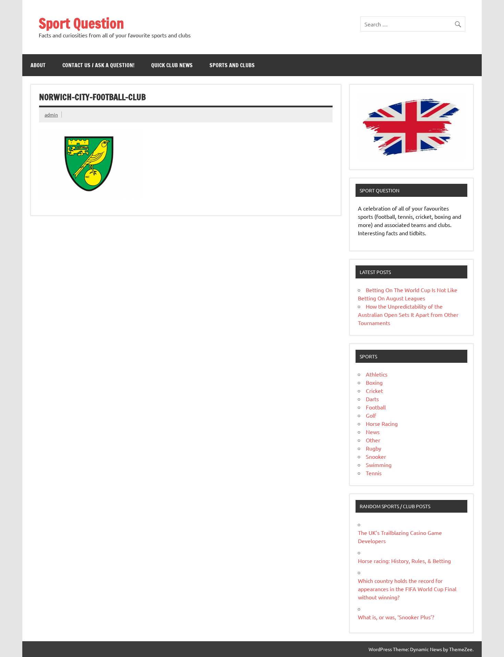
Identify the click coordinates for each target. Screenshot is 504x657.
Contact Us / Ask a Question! (98, 65)
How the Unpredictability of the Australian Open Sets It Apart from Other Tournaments (408, 314)
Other (373, 440)
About (38, 65)
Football (376, 407)
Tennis (374, 472)
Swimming (379, 464)
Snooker (376, 456)
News (373, 431)
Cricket (374, 390)
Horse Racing (382, 423)
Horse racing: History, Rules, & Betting (404, 560)
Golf (371, 415)
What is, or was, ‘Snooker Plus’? (396, 616)
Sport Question (81, 23)
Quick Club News (172, 65)
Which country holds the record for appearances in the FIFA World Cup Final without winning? (407, 588)
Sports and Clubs (232, 65)
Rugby (373, 448)
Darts (372, 398)
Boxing (374, 382)
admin (51, 114)
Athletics (376, 374)
